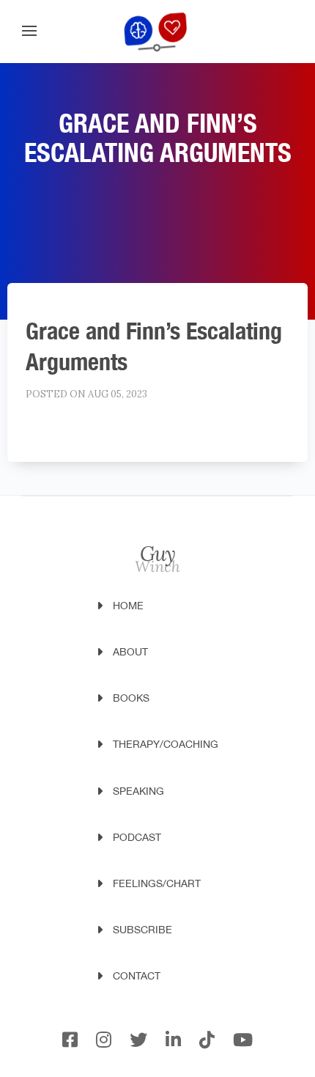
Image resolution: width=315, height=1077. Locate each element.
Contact (136, 976)
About (130, 652)
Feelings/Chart (157, 883)
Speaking (138, 791)
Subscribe (142, 930)
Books (131, 698)
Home (128, 605)
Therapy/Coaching (165, 744)
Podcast (137, 837)
